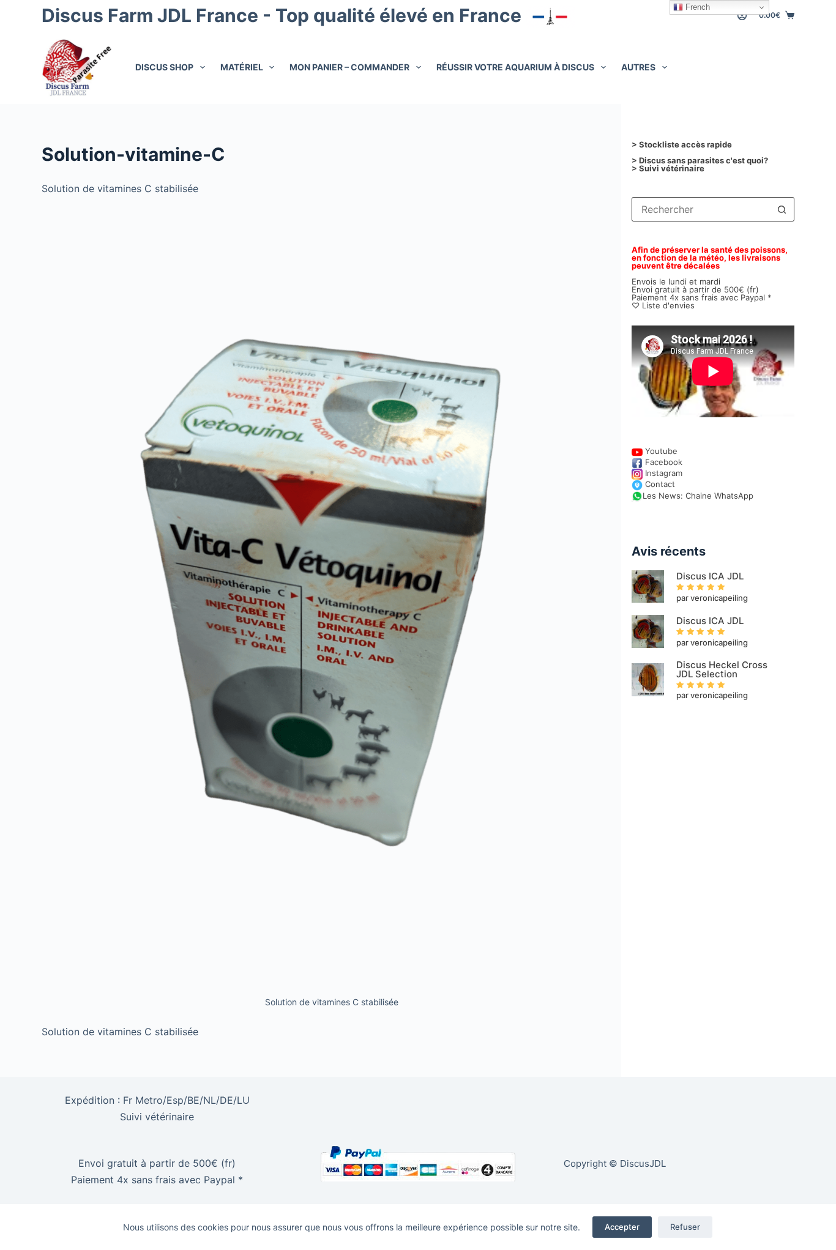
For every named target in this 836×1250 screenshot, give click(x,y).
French (696, 7)
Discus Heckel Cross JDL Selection (721, 669)
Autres (638, 67)
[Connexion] (742, 15)
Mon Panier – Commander (349, 67)
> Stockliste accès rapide (682, 144)
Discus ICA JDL (710, 576)
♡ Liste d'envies (663, 305)
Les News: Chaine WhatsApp (698, 495)
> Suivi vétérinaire (668, 168)
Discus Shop (164, 67)
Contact (659, 484)
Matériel (241, 67)
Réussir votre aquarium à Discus (515, 67)
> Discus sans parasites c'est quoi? (700, 160)
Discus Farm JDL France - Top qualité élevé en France (284, 15)
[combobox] (701, 209)
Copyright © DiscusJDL (615, 1163)
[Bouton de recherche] (782, 209)
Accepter (622, 1227)
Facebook (662, 462)
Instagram (662, 473)
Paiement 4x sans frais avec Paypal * (157, 1180)
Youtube (660, 451)
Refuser (685, 1227)
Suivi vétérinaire (157, 1116)
